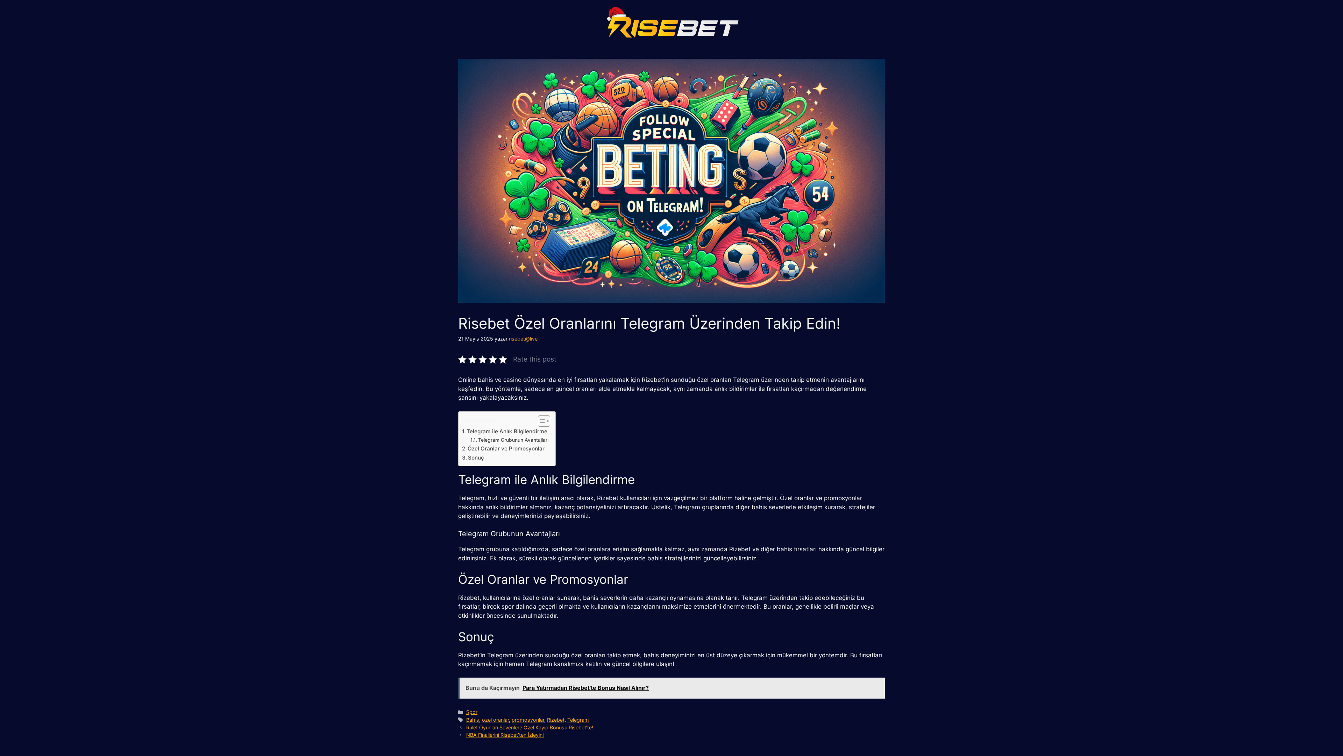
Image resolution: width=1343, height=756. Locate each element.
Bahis (472, 720)
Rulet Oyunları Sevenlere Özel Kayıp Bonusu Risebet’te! (529, 727)
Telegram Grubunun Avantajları (513, 440)
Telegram (578, 720)
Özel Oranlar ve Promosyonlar (506, 448)
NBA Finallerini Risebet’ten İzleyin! (505, 735)
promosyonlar (528, 720)
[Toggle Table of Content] (540, 421)
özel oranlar (495, 720)
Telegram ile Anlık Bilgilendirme (507, 431)
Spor (471, 712)
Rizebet (555, 720)
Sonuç (476, 457)
